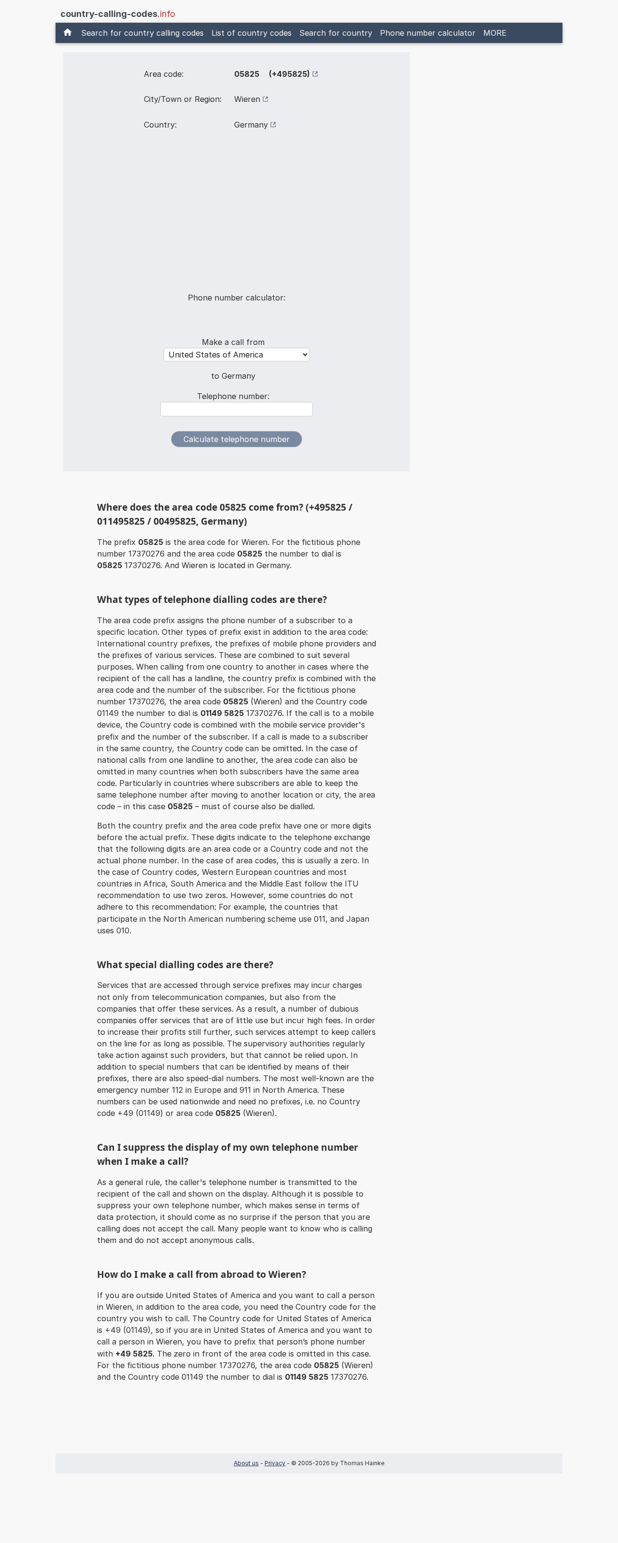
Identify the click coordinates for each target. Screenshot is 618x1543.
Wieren (247, 99)
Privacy (275, 1463)
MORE (494, 33)
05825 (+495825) (272, 74)
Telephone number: (233, 396)
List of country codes (251, 33)
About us (246, 1463)
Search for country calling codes (142, 33)
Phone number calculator (428, 33)
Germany (251, 124)
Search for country (335, 33)
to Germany (233, 376)
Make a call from (233, 342)
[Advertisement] (236, 217)
